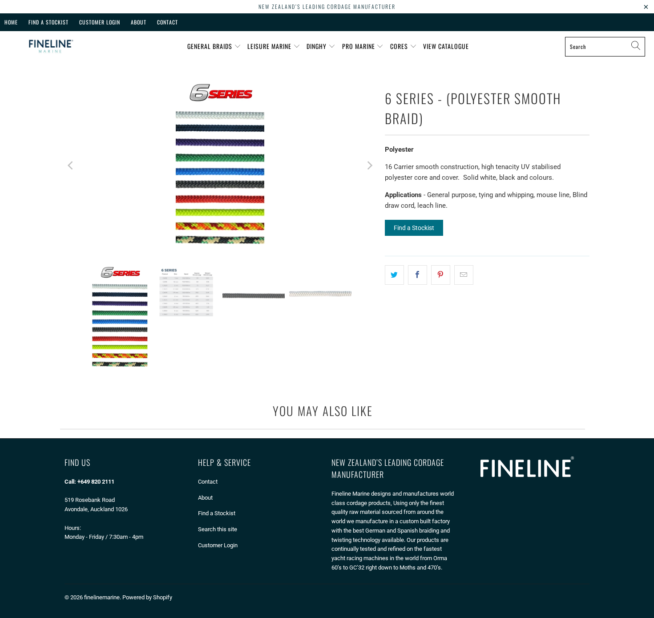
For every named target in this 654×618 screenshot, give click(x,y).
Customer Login (99, 22)
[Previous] (71, 165)
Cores (400, 46)
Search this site (217, 529)
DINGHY (317, 46)
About (138, 22)
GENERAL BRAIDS (210, 46)
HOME (11, 22)
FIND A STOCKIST (48, 22)
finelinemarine (102, 597)
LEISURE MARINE (270, 46)
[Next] (369, 165)
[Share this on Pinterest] (440, 275)
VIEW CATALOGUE (446, 46)
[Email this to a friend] (463, 275)
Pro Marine (359, 46)
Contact (167, 22)
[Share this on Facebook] (417, 275)
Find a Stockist (414, 227)
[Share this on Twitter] (394, 275)
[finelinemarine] (50, 46)
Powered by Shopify (147, 597)
